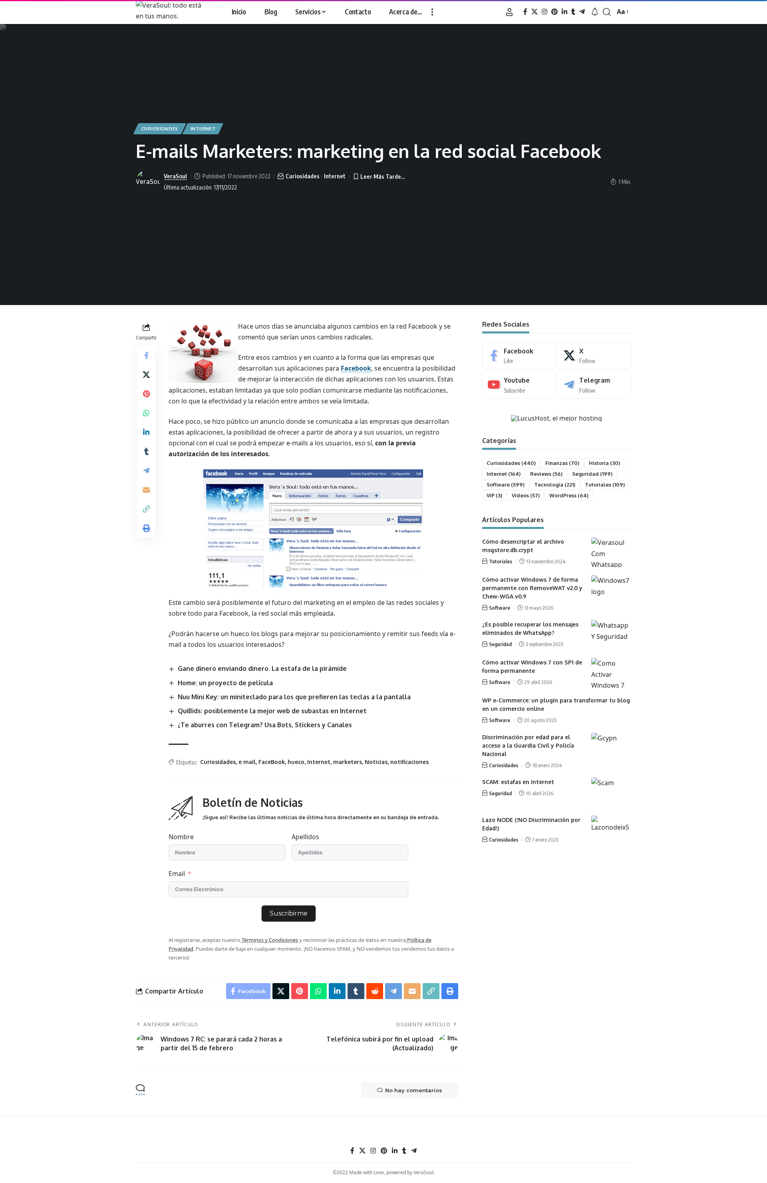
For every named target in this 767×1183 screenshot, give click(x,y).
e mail (247, 761)
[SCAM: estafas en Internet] (611, 793)
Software (506, 484)
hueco (296, 761)
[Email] (146, 489)
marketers (347, 761)
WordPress (568, 495)
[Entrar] (509, 12)
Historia (604, 463)
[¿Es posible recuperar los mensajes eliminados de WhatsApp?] (611, 635)
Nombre (181, 836)
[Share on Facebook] (146, 355)
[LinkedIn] (564, 11)
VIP (494, 495)
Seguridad (592, 474)
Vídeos (526, 495)
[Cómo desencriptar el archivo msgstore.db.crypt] (611, 552)
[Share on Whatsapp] (146, 413)
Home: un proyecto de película (225, 683)
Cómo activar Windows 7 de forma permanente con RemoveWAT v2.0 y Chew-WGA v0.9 (532, 588)
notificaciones (409, 761)
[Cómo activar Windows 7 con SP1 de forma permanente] (611, 673)
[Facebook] (525, 11)
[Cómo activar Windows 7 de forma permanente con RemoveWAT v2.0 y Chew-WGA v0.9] (611, 590)
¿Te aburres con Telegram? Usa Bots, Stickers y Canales (265, 725)
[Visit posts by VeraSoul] (148, 182)
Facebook (356, 368)
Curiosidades (159, 129)
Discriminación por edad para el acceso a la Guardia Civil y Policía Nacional (528, 745)
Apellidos (305, 836)
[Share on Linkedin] (146, 432)
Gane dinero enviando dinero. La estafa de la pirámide (262, 668)
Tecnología (554, 484)
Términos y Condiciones (269, 940)
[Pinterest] (554, 11)
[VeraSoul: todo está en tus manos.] (173, 12)
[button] (432, 12)
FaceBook (271, 761)
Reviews (546, 474)
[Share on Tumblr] (146, 451)
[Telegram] (582, 11)
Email (177, 873)
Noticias (376, 761)
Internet (203, 129)
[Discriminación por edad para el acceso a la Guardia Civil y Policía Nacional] (611, 748)
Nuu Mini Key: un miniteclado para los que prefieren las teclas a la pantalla (294, 697)
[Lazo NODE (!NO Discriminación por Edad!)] (611, 831)
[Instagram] (544, 11)
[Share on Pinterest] (146, 393)
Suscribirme (289, 913)
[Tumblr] (573, 11)
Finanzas (562, 463)
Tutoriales (605, 484)
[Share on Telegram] (146, 470)
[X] (534, 11)
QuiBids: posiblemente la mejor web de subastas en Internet (272, 711)
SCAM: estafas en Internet (518, 781)
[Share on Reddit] (374, 991)
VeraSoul (175, 176)
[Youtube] (519, 385)
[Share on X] (146, 374)
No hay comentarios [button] (413, 1090)
